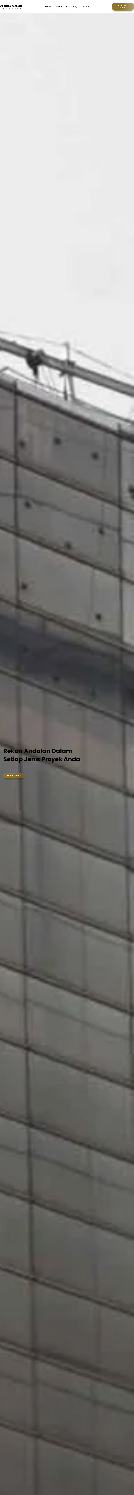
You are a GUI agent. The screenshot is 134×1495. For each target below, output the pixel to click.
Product (60, 6)
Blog (75, 6)
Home (48, 6)
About (86, 6)
